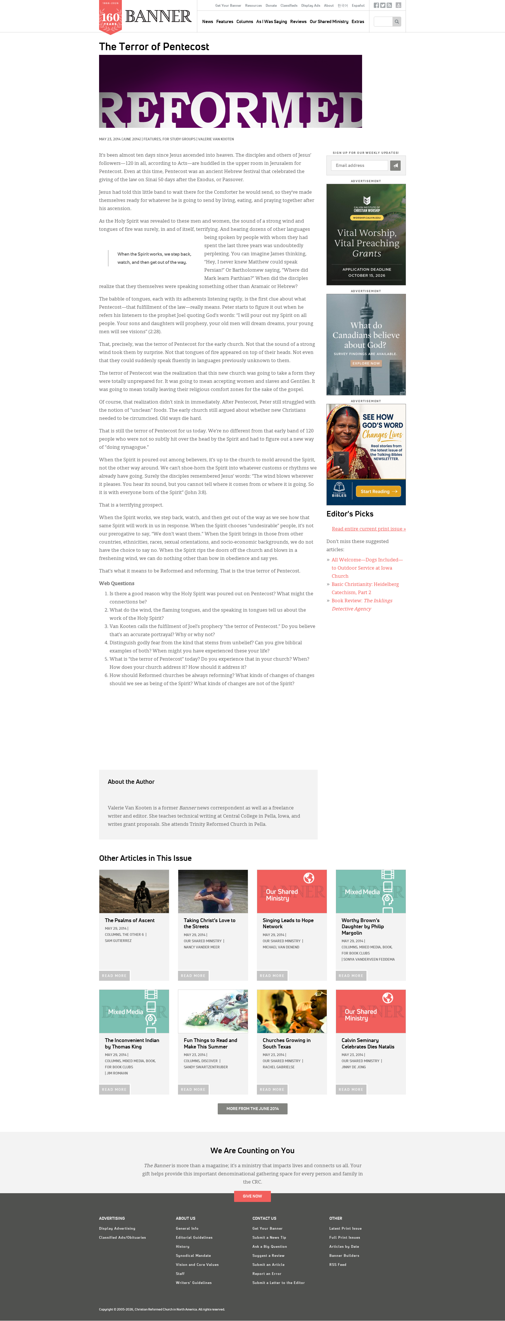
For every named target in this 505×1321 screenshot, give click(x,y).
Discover (209, 1061)
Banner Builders (344, 1256)
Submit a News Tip (269, 1238)
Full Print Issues (344, 1238)
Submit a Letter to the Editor (278, 1283)
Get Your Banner (228, 6)
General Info (187, 1229)
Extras (358, 22)
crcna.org (398, 5)
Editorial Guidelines (194, 1238)
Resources (253, 6)
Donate (271, 6)
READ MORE (114, 976)
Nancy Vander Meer (202, 947)
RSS (389, 6)
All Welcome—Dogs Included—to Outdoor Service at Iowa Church (367, 568)
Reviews (298, 22)
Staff (180, 1274)
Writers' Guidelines (194, 1283)
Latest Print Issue (345, 1229)
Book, (387, 947)
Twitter (382, 6)
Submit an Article (268, 1265)
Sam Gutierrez (118, 941)
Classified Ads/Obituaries (122, 1238)
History (183, 1247)
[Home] (171, 15)
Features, (152, 139)
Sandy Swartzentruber (206, 1067)
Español (358, 6)
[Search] (396, 21)
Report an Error (267, 1274)
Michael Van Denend (281, 947)
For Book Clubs (356, 953)
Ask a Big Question (269, 1247)
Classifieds (289, 6)
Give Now (252, 1196)
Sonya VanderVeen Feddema (369, 959)
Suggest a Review (268, 1256)
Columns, (113, 935)
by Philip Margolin (363, 927)
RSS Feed (338, 1265)
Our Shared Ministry (329, 22)
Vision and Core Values (197, 1265)
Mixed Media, (370, 947)
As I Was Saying (271, 22)
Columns (244, 22)
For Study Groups (179, 139)
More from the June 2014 (252, 1109)
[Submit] (395, 165)
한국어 (343, 6)
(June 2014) (131, 139)
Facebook (376, 6)
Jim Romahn (117, 1073)
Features (224, 22)
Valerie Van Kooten (216, 139)
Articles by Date (344, 1247)
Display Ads (310, 6)
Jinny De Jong (354, 1067)
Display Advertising (117, 1229)
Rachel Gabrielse (279, 1067)
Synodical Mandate (193, 1256)
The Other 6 (133, 935)
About (329, 6)
